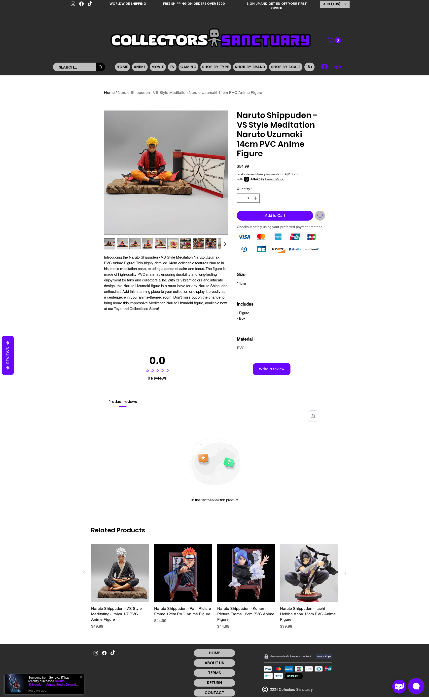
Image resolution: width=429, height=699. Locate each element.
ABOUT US (214, 663)
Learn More (274, 179)
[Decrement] (241, 198)
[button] (335, 4)
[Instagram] (73, 4)
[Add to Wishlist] (320, 216)
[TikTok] (90, 4)
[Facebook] (81, 4)
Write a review (272, 368)
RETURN (214, 683)
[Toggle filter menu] (313, 416)
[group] (214, 587)
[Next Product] (345, 573)
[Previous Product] (84, 573)
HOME (214, 653)
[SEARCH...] (100, 67)
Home (109, 92)
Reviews (8, 355)
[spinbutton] (248, 198)
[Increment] (256, 198)
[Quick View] (120, 573)
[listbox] (335, 4)
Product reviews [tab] (122, 401)
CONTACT (214, 693)
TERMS (214, 673)
